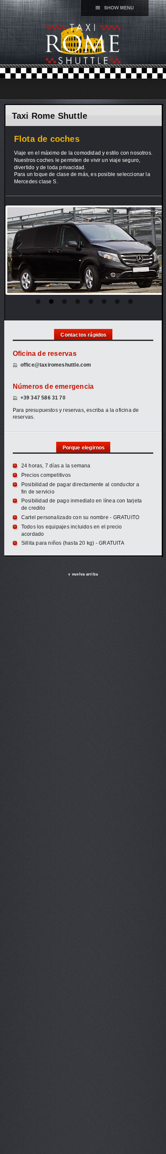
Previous (20, 250)
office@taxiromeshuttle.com (56, 365)
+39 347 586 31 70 (43, 398)
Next (148, 250)
